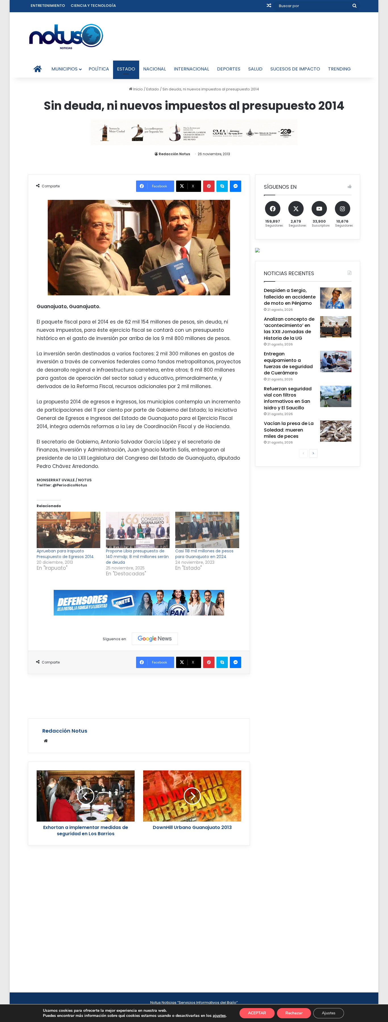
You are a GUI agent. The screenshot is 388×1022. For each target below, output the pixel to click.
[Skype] (222, 186)
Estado (126, 69)
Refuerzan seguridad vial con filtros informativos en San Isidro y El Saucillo (288, 398)
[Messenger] (235, 186)
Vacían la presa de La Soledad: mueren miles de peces (289, 430)
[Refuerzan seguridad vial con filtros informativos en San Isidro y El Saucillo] (335, 396)
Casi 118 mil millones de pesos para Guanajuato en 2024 (204, 553)
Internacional (191, 69)
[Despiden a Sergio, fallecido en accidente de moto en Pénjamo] (335, 298)
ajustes (219, 1015)
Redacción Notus (174, 154)
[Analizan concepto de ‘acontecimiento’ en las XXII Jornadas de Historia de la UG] (335, 326)
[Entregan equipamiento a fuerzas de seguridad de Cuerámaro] (335, 361)
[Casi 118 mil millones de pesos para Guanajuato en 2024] (207, 530)
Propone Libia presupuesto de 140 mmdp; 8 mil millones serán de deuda (137, 556)
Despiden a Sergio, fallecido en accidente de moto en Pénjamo (290, 296)
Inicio (137, 89)
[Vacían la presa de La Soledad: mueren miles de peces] (335, 431)
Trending (339, 69)
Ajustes (328, 1013)
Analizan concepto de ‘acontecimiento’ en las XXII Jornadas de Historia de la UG (289, 328)
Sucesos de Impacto (295, 69)
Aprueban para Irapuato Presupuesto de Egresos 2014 (65, 553)
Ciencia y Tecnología (93, 5)
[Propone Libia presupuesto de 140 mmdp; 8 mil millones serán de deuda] (138, 530)
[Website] (45, 740)
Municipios (64, 69)
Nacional (154, 69)
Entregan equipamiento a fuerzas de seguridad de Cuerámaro (288, 363)
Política (99, 69)
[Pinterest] (208, 186)
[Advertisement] (139, 695)
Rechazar (294, 1013)
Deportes (228, 69)
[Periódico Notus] (66, 36)
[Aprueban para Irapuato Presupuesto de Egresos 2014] (68, 530)
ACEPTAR (257, 1013)
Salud (255, 69)
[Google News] (155, 639)
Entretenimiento (48, 5)
